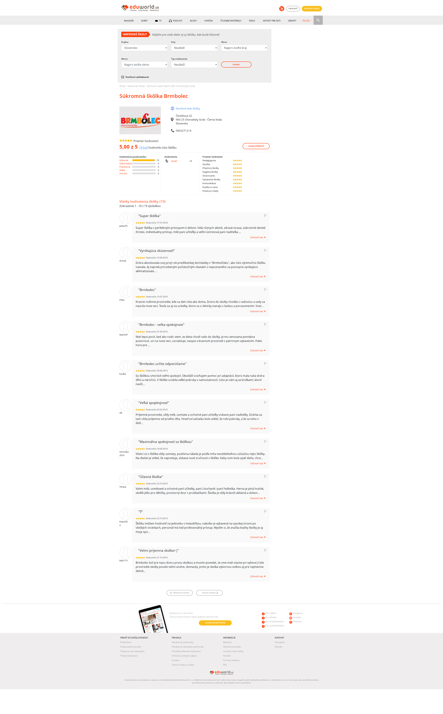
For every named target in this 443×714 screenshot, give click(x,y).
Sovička (208, 20)
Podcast (177, 20)
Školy (252, 20)
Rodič (174, 161)
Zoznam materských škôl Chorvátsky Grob (171, 86)
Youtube (297, 617)
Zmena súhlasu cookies (183, 664)
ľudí (143, 147)
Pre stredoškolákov (274, 621)
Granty (292, 20)
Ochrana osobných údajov (184, 655)
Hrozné (123, 173)
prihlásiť (293, 8)
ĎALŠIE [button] (305, 20)
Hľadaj (236, 64)
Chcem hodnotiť (256, 146)
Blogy (193, 20)
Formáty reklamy (231, 660)
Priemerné (124, 166)
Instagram (298, 613)
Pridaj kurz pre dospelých (132, 651)
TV (160, 20)
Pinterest (297, 621)
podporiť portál (312, 8)
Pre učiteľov (271, 617)
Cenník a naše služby (233, 651)
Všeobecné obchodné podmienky (188, 646)
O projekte (280, 642)
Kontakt (226, 655)
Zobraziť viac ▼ (258, 237)
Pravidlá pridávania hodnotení (186, 651)
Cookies (175, 660)
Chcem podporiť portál (215, 623)
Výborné (123, 160)
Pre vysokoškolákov (274, 625)
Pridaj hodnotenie (128, 655)
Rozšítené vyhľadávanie (137, 77)
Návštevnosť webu (232, 646)
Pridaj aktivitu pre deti (130, 646)
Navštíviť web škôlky (188, 108)
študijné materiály (230, 20)
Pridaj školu (125, 642)
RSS (225, 664)
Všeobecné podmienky (182, 642)
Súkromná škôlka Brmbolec (153, 95)
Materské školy (136, 86)
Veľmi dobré (125, 163)
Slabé (122, 170)
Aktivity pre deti (272, 20)
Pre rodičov (270, 613)
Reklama (227, 642)
